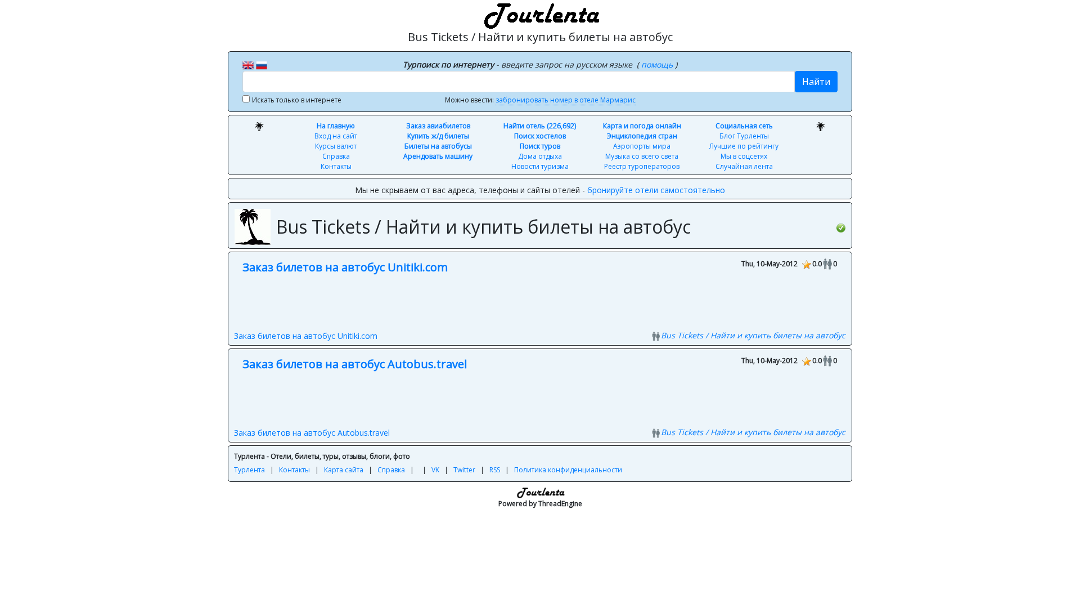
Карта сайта (343, 470)
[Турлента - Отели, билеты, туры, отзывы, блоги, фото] (540, 14)
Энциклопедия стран (642, 136)
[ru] (261, 64)
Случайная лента (744, 166)
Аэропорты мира (641, 146)
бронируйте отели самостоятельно (656, 190)
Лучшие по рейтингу (743, 146)
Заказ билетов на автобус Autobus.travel (354, 364)
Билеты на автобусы (438, 146)
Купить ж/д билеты (438, 136)
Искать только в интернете (296, 100)
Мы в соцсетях (744, 156)
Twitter (464, 470)
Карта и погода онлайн (642, 126)
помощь (658, 64)
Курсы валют (336, 146)
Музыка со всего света (641, 156)
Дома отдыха (540, 156)
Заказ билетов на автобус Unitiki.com (345, 267)
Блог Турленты (744, 136)
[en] (248, 64)
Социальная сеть (744, 126)
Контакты (336, 166)
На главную (336, 126)
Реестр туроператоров (642, 166)
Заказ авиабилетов (438, 126)
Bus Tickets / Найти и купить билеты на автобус (753, 335)
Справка (336, 156)
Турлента (249, 470)
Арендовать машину (437, 156)
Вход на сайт (335, 136)
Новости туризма (540, 166)
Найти (816, 81)
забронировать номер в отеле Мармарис (566, 100)
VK (435, 470)
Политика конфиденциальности (568, 470)
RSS (494, 470)
